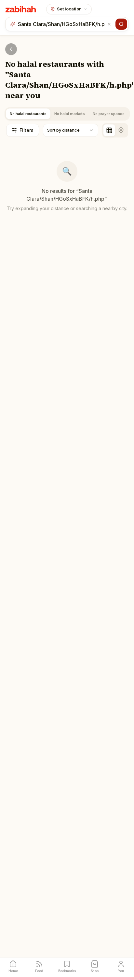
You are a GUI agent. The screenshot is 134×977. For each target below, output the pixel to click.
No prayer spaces (109, 113)
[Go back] (11, 49)
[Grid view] (109, 130)
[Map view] (121, 130)
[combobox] (62, 24)
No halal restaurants (28, 113)
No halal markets (69, 113)
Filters (27, 130)
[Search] (121, 24)
